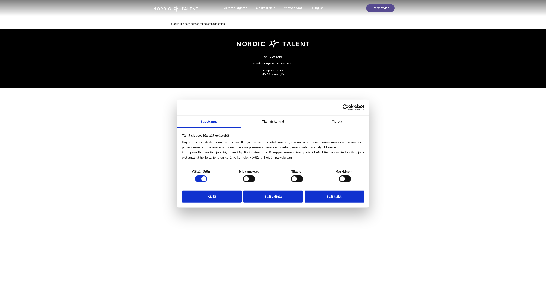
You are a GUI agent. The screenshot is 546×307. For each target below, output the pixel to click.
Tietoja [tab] (337, 121)
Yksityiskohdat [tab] (273, 121)
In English (317, 8)
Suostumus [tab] (209, 121)
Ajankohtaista (266, 8)
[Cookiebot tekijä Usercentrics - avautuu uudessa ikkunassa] (345, 107)
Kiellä (212, 196)
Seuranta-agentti (234, 8)
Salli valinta (273, 196)
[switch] (249, 178)
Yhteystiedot (293, 8)
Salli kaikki (334, 196)
